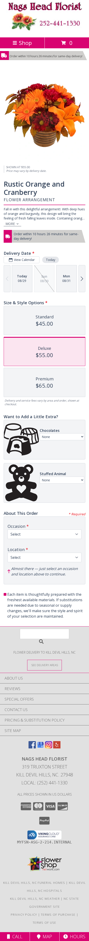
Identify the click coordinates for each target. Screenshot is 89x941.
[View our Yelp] (56, 747)
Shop (25, 42)
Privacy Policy (24, 915)
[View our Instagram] (48, 747)
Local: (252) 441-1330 (44, 783)
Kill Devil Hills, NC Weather (35, 899)
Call (16, 936)
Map (46, 936)
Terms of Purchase (58, 915)
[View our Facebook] (32, 747)
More (10, 224)
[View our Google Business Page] (40, 747)
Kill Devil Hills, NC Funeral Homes (34, 883)
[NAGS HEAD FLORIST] (44, 30)
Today (50, 260)
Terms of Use (44, 922)
